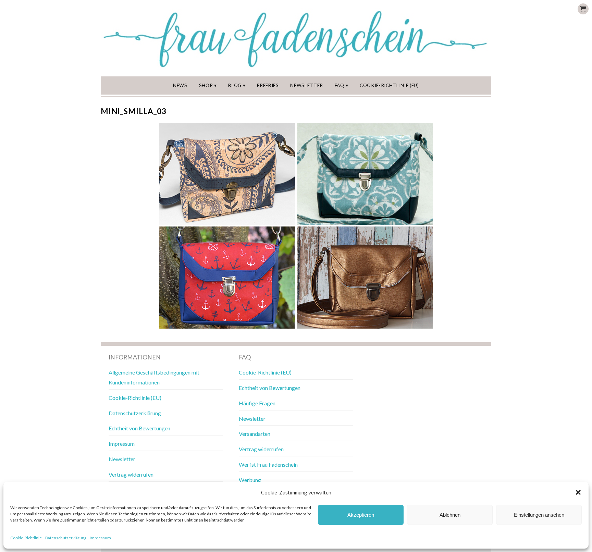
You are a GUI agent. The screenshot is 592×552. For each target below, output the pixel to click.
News (180, 85)
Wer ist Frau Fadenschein (268, 464)
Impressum (100, 537)
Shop (206, 85)
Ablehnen (450, 515)
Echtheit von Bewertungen (139, 428)
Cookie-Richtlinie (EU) (389, 85)
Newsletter (306, 85)
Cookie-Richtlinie (26, 537)
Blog (235, 85)
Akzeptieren (360, 515)
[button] (578, 492)
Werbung (250, 480)
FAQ (339, 85)
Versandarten (254, 433)
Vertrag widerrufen (131, 474)
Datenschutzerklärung (65, 537)
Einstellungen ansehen (539, 515)
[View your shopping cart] (583, 8)
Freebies (268, 85)
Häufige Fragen (257, 403)
